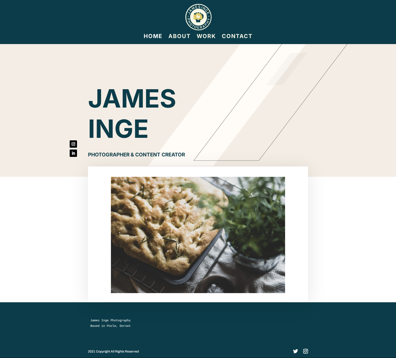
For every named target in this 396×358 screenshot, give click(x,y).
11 (217, 284)
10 (213, 284)
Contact (237, 37)
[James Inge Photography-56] (198, 292)
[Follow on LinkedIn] (73, 153)
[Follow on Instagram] (73, 144)
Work (206, 37)
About (179, 37)
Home (153, 37)
